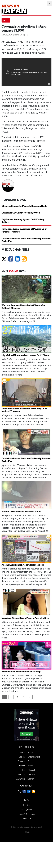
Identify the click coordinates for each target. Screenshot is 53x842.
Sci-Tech (21, 774)
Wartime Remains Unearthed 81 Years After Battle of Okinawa (24, 307)
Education (21, 770)
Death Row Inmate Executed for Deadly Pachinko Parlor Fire (26, 240)
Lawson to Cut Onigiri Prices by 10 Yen (21, 212)
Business (21, 761)
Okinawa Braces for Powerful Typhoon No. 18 (24, 205)
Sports (30, 752)
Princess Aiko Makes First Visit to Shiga (21, 671)
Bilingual (31, 770)
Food (30, 761)
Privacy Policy (26, 809)
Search (31, 779)
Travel (30, 765)
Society (22, 757)
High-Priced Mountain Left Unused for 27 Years (25, 355)
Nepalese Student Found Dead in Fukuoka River (26, 618)
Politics (22, 765)
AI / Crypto (20, 779)
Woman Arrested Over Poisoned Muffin (21, 511)
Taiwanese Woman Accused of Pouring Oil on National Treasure (24, 230)
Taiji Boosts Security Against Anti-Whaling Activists (23, 221)
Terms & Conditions (26, 814)
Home (22, 752)
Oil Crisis (31, 774)
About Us (26, 805)
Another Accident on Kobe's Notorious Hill (23, 564)
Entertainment (34, 757)
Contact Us (26, 818)
